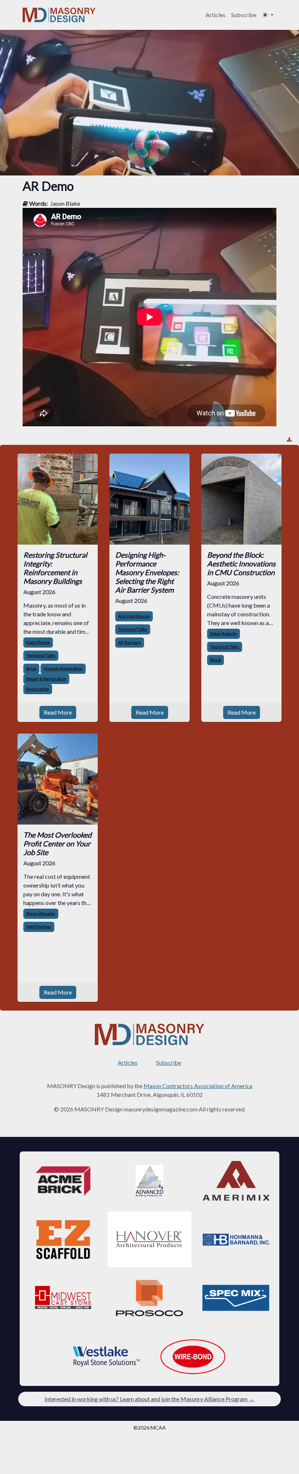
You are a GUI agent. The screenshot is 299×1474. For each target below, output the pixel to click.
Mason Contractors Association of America (198, 1085)
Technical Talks (40, 655)
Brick (31, 668)
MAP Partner (38, 926)
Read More (58, 712)
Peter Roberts (223, 633)
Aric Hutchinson (134, 616)
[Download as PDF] (289, 439)
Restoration (37, 689)
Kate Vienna (38, 642)
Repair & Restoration (46, 678)
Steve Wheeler (40, 913)
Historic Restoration (63, 668)
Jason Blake (65, 203)
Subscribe (243, 14)
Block (215, 660)
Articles (215, 14)
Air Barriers (129, 642)
